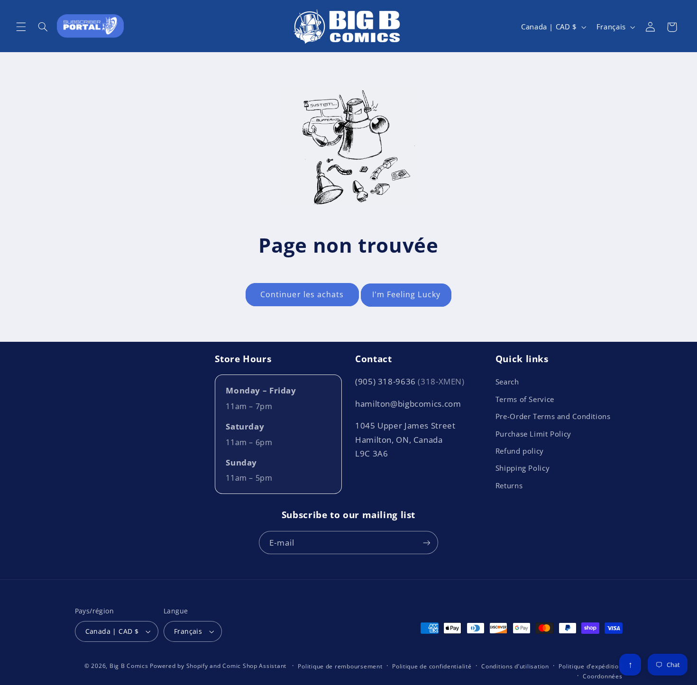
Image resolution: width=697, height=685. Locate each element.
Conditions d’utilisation (515, 666)
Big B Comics (129, 665)
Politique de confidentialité (432, 666)
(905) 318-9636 (410, 381)
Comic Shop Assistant (254, 665)
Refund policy (519, 451)
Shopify (197, 665)
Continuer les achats (302, 294)
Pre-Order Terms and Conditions (553, 416)
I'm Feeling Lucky (406, 294)
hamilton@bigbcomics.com (408, 403)
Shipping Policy (522, 468)
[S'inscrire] (427, 542)
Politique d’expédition (590, 666)
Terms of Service (524, 399)
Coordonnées (602, 676)
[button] (21, 27)
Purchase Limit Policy (533, 433)
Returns (509, 485)
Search (507, 381)
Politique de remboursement (340, 666)
